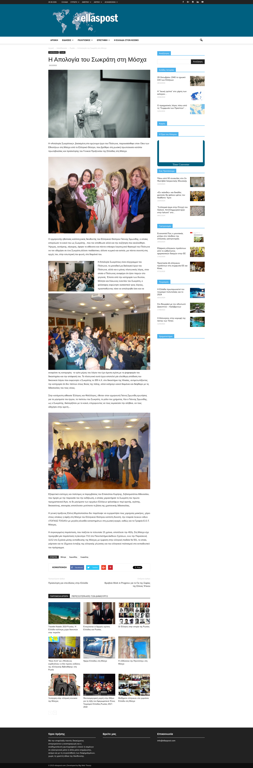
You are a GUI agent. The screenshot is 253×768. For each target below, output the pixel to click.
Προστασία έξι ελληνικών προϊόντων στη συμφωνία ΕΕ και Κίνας (172, 265)
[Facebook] (183, 2)
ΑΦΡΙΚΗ (97, 2)
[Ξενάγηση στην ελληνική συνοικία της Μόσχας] (64, 685)
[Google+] (188, 2)
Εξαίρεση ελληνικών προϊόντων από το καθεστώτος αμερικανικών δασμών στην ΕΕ (171, 251)
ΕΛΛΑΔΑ (65, 2)
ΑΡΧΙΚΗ (54, 40)
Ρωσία (62, 52)
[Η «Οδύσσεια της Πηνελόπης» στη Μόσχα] (134, 647)
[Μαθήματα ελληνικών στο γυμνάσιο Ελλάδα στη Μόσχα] (134, 685)
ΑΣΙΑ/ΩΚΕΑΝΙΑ (110, 2)
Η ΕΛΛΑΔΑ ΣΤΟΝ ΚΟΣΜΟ (126, 40)
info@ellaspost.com (166, 740)
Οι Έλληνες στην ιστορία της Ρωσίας (133, 627)
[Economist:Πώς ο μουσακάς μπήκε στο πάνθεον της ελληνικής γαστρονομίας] (197, 237)
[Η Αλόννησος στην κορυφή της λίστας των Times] (197, 322)
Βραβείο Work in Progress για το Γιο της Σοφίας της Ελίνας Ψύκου (127, 584)
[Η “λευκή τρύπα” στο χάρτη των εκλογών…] (197, 95)
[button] (201, 40)
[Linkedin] (197, 2)
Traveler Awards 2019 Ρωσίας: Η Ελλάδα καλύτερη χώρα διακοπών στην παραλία (63, 630)
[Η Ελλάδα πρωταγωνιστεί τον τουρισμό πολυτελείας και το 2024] (197, 293)
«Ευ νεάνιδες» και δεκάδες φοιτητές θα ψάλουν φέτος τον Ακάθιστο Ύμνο (171, 195)
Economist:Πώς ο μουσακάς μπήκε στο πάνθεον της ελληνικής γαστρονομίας (170, 236)
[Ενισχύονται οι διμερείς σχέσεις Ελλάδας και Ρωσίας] (99, 613)
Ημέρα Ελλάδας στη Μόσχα (95, 661)
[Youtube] (202, 2)
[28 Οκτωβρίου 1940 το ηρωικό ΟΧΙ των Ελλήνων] (197, 81)
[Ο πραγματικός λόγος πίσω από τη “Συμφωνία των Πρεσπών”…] (197, 109)
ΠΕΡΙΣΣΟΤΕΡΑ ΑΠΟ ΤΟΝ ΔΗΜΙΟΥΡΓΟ (90, 596)
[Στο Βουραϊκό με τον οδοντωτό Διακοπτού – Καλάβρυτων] (197, 308)
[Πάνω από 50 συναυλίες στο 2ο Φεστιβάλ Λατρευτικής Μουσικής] (197, 182)
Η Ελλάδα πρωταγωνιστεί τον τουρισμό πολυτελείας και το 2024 (170, 292)
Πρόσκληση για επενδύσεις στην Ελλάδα (68, 583)
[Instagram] (193, 2)
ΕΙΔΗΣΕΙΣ (66, 40)
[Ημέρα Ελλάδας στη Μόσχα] (99, 648)
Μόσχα (63, 557)
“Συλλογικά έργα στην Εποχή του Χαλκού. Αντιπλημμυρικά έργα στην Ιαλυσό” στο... (172, 210)
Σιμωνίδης (73, 557)
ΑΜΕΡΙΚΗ (85, 2)
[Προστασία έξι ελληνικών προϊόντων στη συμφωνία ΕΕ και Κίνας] (197, 267)
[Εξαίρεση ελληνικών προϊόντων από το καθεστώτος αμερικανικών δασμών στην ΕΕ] (197, 252)
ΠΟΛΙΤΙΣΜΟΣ (84, 40)
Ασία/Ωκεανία (53, 52)
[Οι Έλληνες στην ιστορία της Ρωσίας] (134, 613)
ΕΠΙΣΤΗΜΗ (102, 40)
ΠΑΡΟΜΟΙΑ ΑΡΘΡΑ (59, 596)
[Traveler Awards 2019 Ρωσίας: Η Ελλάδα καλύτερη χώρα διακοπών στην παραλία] (64, 613)
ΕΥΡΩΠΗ (74, 2)
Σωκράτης (84, 557)
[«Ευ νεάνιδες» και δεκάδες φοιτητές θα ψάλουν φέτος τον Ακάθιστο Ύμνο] (197, 196)
